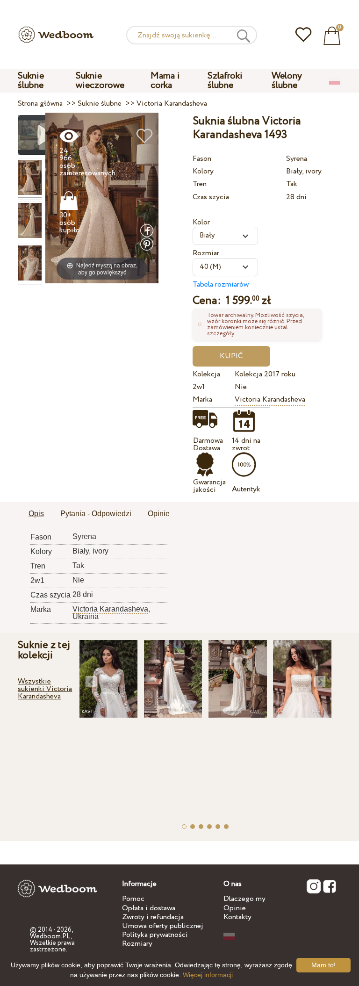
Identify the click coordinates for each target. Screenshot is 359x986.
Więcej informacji (208, 975)
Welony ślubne (287, 80)
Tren (200, 184)
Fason (202, 158)
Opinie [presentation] (159, 514)
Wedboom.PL (50, 936)
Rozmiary (137, 943)
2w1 (199, 386)
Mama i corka (165, 80)
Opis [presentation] (36, 514)
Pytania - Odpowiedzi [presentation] (95, 514)
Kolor (201, 222)
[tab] (36, 514)
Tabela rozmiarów (221, 284)
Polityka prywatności (155, 934)
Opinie (234, 908)
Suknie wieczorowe (100, 80)
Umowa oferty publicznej (162, 926)
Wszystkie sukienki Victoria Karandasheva (45, 689)
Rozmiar (206, 253)
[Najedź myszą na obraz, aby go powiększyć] (101, 197)
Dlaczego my (244, 898)
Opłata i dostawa (148, 908)
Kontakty (237, 917)
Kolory (203, 171)
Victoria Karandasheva (270, 399)
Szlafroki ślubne (225, 80)
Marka (202, 399)
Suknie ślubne (31, 80)
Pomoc (133, 898)
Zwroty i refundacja (153, 917)
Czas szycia (211, 197)
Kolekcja (206, 374)
